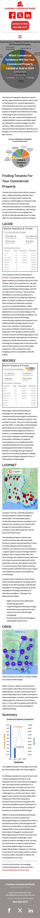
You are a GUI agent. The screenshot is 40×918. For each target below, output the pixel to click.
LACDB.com (7, 277)
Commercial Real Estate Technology (20, 77)
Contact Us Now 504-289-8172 (20, 25)
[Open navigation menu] (20, 37)
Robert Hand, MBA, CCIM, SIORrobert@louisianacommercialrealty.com (20, 894)
